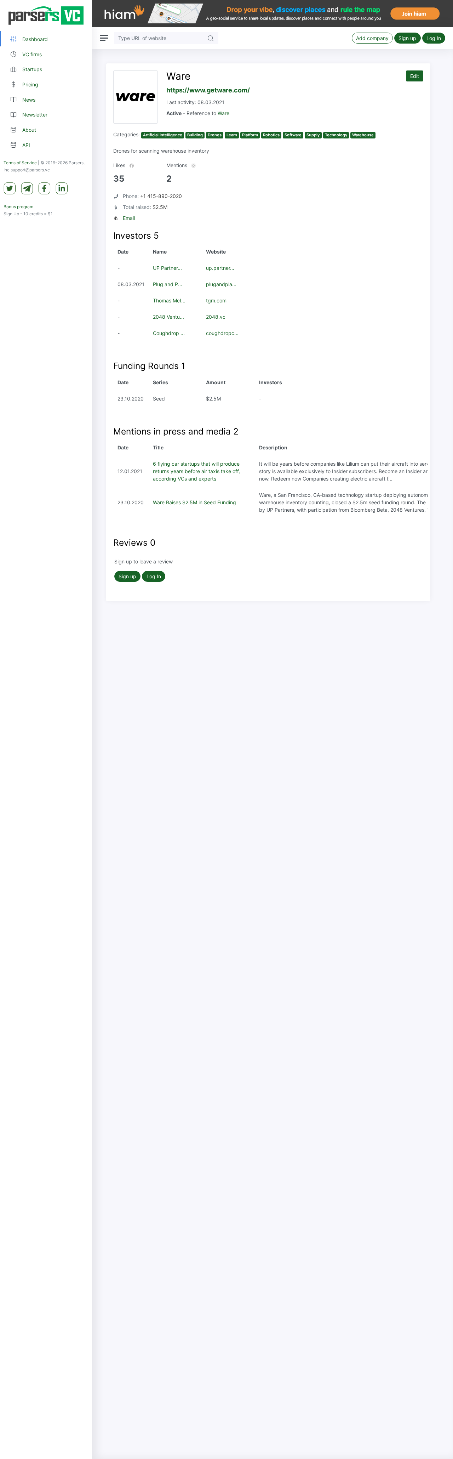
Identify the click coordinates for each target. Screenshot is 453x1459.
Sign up (407, 38)
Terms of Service (20, 162)
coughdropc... (222, 333)
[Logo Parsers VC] (46, 15)
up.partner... (220, 268)
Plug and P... (167, 284)
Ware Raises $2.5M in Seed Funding (194, 502)
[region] (46, 729)
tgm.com (216, 300)
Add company (372, 38)
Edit (414, 76)
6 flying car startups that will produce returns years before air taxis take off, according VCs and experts (196, 471)
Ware (223, 113)
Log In (433, 38)
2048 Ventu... (168, 317)
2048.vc (215, 317)
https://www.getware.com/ (208, 90)
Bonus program (18, 206)
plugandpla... (221, 284)
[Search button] (210, 38)
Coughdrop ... (169, 333)
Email (129, 218)
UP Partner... (167, 268)
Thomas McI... (169, 300)
